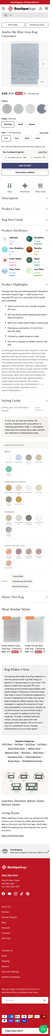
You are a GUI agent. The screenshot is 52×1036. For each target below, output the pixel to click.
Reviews (5, 912)
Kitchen (40, 801)
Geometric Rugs (15, 757)
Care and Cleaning (10, 971)
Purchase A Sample (25, 172)
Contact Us (7, 950)
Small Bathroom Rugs (32, 761)
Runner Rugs (13, 761)
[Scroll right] (46, 108)
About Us (6, 906)
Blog (4, 922)
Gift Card (6, 938)
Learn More (42, 152)
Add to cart (25, 165)
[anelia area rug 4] (42, 109)
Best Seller (13, 25)
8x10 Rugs (7, 744)
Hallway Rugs (34, 748)
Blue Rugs (26, 752)
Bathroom (6, 804)
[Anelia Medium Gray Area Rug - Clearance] (12, 629)
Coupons (6, 933)
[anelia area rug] (19, 109)
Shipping (6, 961)
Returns (5, 966)
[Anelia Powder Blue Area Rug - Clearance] (35, 629)
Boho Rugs (38, 752)
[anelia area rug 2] (30, 109)
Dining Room (20, 801)
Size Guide (44, 132)
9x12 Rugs (30, 744)
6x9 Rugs (19, 744)
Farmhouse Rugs (37, 25)
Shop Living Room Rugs (13, 835)
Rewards (6, 928)
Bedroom (31, 801)
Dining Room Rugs (16, 748)
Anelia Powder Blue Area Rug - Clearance (35, 647)
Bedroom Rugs (12, 752)
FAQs (4, 956)
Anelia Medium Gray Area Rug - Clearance (11, 647)
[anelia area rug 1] (7, 109)
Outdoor (16, 804)
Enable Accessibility (11, 977)
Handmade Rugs (33, 757)
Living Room (7, 801)
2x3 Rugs (42, 744)
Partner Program (9, 917)
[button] (47, 8)
